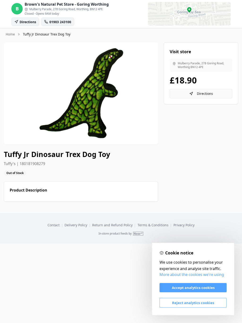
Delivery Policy (76, 225)
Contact (54, 225)
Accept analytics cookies (193, 287)
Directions (205, 93)
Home (10, 34)
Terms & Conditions (153, 225)
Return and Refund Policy (112, 225)
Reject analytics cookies (193, 302)
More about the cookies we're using (192, 274)
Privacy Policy (183, 225)
